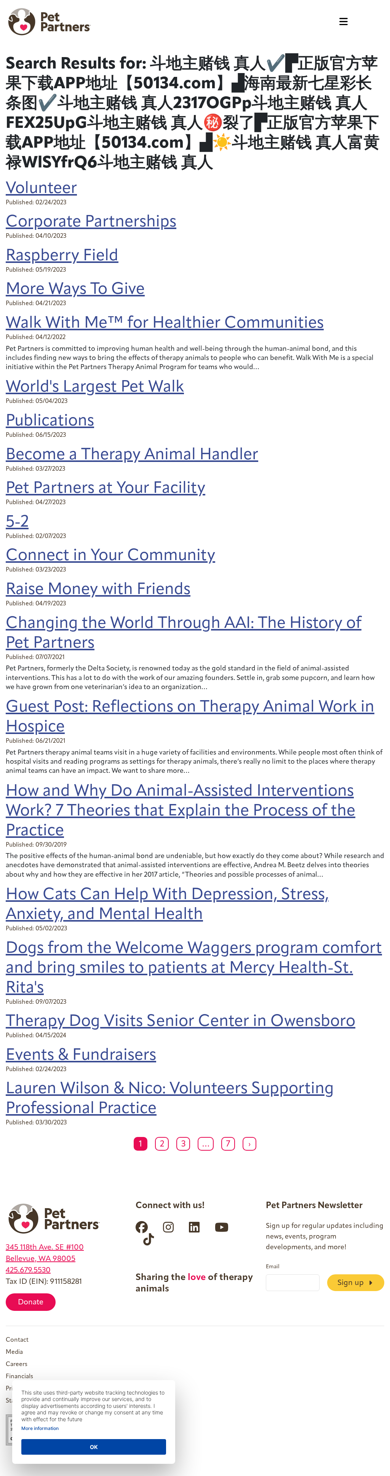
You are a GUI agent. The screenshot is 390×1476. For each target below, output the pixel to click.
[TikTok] (148, 1239)
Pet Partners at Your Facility (105, 489)
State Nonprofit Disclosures (44, 1401)
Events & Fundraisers (81, 1056)
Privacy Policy (24, 1389)
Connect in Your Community (110, 556)
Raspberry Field (62, 256)
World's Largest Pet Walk (95, 387)
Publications (50, 421)
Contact (17, 1340)
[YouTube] (222, 1227)
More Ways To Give (75, 290)
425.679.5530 (28, 1270)
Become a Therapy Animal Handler (132, 455)
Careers (16, 1364)
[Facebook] (142, 1227)
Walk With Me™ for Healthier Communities (165, 323)
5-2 (17, 522)
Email (273, 1267)
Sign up (351, 1283)
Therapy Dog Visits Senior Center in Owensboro (180, 1022)
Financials (19, 1377)
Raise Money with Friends (98, 590)
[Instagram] (168, 1227)
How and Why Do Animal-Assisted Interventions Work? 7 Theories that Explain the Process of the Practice (180, 811)
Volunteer (41, 189)
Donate (30, 1302)
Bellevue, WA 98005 (40, 1259)
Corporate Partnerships (91, 222)
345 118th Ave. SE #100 (45, 1247)
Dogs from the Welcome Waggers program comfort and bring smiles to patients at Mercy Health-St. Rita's (194, 969)
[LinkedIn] (194, 1227)
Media (14, 1352)
